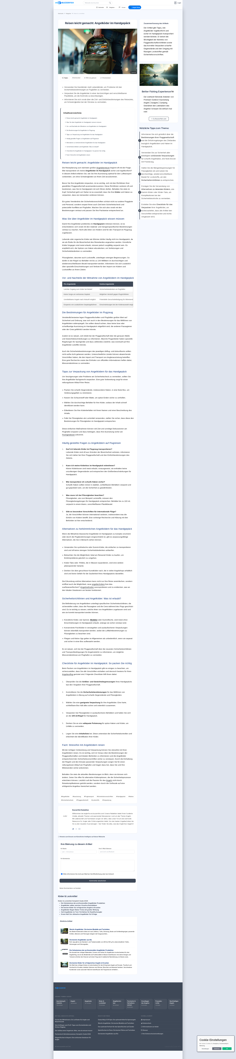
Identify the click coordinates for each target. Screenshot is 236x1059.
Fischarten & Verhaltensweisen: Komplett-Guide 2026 (73, 1034)
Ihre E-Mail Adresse (105, 848)
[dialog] (215, 1044)
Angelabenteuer (103, 168)
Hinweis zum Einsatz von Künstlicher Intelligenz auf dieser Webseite (82, 836)
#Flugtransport (89, 796)
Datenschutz (146, 1023)
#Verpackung (106, 800)
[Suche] (110, 3)
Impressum (146, 1019)
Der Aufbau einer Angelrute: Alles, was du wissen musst (73, 1030)
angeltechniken (98, 584)
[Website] (76, 829)
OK (227, 1048)
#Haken (131, 796)
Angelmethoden (87, 587)
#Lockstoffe (95, 800)
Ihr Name (63, 848)
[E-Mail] (79, 829)
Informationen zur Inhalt (150, 1026)
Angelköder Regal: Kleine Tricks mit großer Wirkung (80, 910)
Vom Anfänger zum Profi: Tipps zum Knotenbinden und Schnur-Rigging (73, 1026)
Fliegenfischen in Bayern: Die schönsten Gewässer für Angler (73, 1038)
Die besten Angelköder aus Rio (80, 940)
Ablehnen (217, 1048)
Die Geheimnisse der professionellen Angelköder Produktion (83, 903)
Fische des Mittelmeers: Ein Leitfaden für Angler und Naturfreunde (72, 1020)
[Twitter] (73, 829)
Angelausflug (67, 674)
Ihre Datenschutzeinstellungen (152, 1033)
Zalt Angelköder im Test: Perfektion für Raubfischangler (81, 912)
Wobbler (94, 620)
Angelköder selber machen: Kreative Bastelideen (79, 905)
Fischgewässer (68, 435)
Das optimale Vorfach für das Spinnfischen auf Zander (116, 1026)
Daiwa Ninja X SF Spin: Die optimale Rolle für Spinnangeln (117, 1019)
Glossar (145, 1030)
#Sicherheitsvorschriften (105, 796)
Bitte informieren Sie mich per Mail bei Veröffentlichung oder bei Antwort (88, 874)
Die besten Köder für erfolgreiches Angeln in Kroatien (80, 907)
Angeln (109, 780)
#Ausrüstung (77, 796)
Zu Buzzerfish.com (159, 119)
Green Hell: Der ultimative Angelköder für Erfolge (79, 914)
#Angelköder (65, 796)
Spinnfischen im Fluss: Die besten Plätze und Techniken (116, 1030)
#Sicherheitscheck (67, 800)
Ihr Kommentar (65, 858)
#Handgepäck (120, 796)
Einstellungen (205, 1048)
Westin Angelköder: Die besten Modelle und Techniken (89, 929)
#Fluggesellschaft (82, 800)
